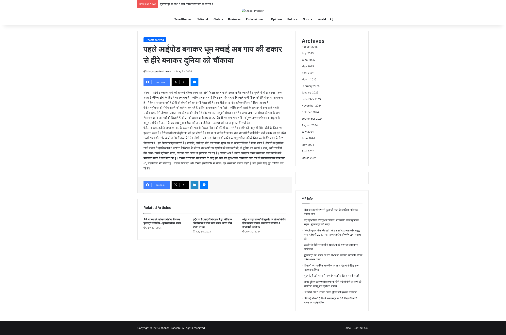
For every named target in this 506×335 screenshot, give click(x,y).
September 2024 (312, 118)
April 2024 (308, 151)
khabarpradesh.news (158, 71)
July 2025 (308, 53)
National (202, 19)
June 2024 (308, 138)
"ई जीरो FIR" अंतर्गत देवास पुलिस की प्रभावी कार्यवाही (330, 292)
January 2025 (310, 92)
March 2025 (309, 79)
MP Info (307, 198)
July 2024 (308, 131)
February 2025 (311, 86)
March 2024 (309, 157)
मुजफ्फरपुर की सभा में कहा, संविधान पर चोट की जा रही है (186, 4)
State (216, 19)
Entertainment (255, 19)
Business (234, 19)
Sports (307, 19)
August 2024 (310, 125)
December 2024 (311, 99)
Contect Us (361, 327)
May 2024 (308, 144)
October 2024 (310, 112)
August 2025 (310, 46)
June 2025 (308, 59)
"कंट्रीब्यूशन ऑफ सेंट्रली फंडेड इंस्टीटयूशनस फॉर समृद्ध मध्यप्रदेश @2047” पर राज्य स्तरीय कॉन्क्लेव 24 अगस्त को (332, 234)
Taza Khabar (182, 19)
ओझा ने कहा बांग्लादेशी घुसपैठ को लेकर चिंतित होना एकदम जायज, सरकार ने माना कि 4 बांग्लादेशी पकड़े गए (264, 223)
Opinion (276, 19)
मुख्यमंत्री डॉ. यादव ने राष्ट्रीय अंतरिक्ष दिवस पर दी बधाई (331, 275)
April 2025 (308, 72)
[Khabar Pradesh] (253, 11)
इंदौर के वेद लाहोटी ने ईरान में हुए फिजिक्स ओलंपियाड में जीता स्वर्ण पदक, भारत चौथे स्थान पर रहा (212, 223)
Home (347, 327)
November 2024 (312, 105)
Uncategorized (155, 39)
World (322, 19)
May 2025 (308, 66)
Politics (292, 19)
